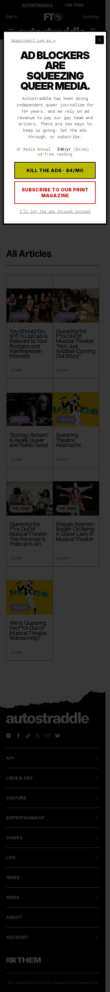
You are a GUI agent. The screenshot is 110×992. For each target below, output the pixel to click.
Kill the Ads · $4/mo (55, 170)
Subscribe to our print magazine (55, 192)
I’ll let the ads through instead (55, 211)
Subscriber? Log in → (33, 40)
